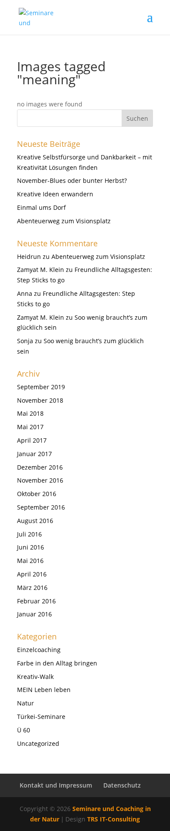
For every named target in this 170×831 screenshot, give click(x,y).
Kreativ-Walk (35, 676)
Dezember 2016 (40, 467)
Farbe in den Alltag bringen (57, 663)
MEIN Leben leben (44, 689)
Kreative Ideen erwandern (55, 194)
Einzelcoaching (39, 650)
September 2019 (41, 387)
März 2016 (32, 587)
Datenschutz (122, 785)
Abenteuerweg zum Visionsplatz (64, 221)
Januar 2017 (34, 454)
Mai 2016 (30, 560)
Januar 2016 (34, 614)
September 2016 (41, 507)
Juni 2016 (30, 547)
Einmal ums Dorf (41, 207)
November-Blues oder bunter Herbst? (72, 180)
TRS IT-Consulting (113, 819)
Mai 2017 (30, 427)
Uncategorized (38, 743)
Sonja (25, 341)
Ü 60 (23, 730)
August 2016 (35, 520)
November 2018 (40, 400)
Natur (25, 703)
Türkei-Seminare (41, 716)
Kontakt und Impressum (56, 785)
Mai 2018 (30, 413)
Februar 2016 (36, 601)
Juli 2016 (29, 534)
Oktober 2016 (36, 494)
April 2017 (32, 440)
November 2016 (40, 480)
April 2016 (32, 574)
